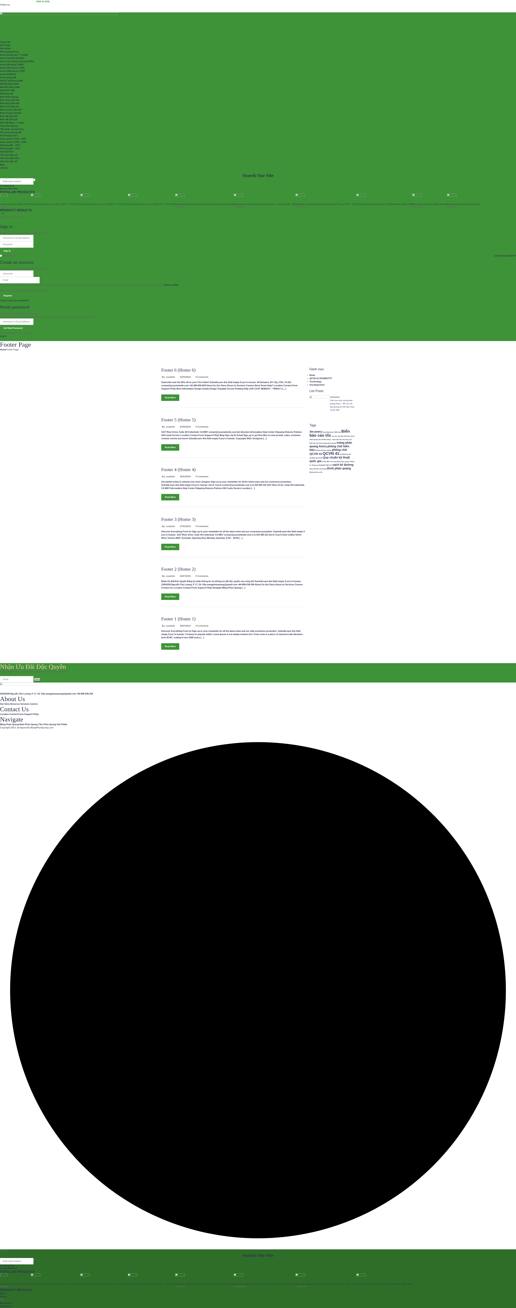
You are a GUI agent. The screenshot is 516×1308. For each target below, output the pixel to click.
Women (4, 188)
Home (3, 349)
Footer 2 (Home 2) (178, 569)
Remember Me (9, 256)
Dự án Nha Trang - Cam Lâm (329, 439)
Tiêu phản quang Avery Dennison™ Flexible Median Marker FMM (384, 204)
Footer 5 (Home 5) (178, 419)
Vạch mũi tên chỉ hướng (318, 469)
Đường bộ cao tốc (316, 472)
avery (318, 431)
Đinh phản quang (339, 468)
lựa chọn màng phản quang (326, 443)
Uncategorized (317, 385)
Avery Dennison (328, 432)
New (15, 188)
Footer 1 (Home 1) (178, 618)
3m (311, 431)
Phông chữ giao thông (323, 450)
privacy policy (171, 285)
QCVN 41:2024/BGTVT (320, 378)
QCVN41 (343, 454)
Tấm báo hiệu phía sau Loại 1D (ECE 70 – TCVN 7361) (104, 204)
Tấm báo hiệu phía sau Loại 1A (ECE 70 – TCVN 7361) (151, 204)
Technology (315, 381)
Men (10, 188)
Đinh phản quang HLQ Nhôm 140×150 (463, 204)
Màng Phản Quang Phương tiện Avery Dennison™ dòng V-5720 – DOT (325, 204)
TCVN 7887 (325, 461)
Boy (15, 1268)
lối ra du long (344, 439)
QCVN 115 (318, 458)
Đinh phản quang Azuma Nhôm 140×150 (429, 204)
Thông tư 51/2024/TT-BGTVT (322, 465)
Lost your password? (505, 256)
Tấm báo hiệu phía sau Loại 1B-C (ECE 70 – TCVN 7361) (55, 204)
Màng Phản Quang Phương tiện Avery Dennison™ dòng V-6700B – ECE (264, 204)
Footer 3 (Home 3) (178, 519)
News (312, 375)
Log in (3, 300)
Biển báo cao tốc (329, 433)
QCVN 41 (331, 453)
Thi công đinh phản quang (339, 461)
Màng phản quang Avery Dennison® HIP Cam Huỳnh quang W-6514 (204, 204)
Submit (37, 679)
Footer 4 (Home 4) (178, 469)
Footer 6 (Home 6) (178, 370)
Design (4, 1268)
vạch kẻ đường (343, 464)
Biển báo (337, 432)
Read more (170, 397)
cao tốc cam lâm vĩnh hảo (341, 436)
